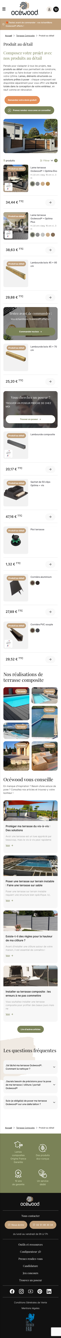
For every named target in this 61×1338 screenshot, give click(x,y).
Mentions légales (30, 1308)
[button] (30, 1067)
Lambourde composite (42, 434)
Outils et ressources (30, 1244)
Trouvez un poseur (30, 1280)
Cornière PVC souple (41, 624)
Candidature (30, 1266)
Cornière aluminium (41, 576)
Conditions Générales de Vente (30, 1302)
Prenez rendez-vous (30, 1259)
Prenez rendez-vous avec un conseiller (32, 110)
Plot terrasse (37, 529)
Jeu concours (30, 1273)
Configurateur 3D (30, 1251)
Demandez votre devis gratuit (22, 100)
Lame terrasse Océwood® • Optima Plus (41, 218)
